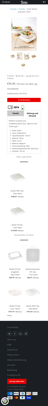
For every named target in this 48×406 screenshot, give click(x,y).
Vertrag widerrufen (16, 381)
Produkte (22, 9)
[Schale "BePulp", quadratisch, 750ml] (24, 34)
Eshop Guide (18, 389)
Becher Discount (19, 386)
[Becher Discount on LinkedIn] (20, 334)
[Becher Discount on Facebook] (15, 334)
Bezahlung (12, 370)
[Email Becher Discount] (26, 334)
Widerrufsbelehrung (16, 360)
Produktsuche (13, 375)
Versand (11, 365)
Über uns (11, 339)
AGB (9, 344)
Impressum (12, 349)
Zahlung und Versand (32, 114)
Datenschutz (13, 355)
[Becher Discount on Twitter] (9, 334)
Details (16, 113)
